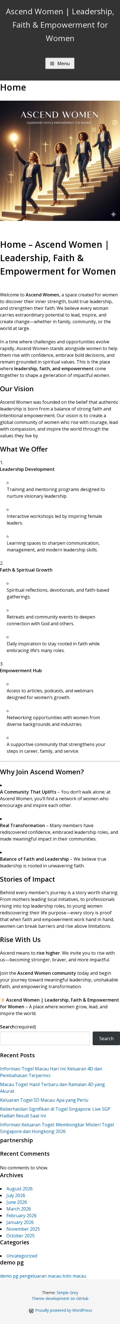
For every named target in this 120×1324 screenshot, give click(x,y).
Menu (63, 63)
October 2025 (20, 1236)
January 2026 (20, 1222)
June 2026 (16, 1202)
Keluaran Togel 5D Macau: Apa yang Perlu (44, 1100)
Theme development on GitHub (60, 1298)
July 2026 (15, 1195)
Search (18, 1027)
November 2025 (23, 1229)
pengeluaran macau (40, 1276)
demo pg (9, 1276)
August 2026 (19, 1189)
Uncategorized (21, 1256)
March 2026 (18, 1209)
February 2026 (21, 1215)
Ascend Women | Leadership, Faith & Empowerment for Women (60, 24)
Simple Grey (67, 1292)
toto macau (74, 1276)
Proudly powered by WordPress (63, 1310)
